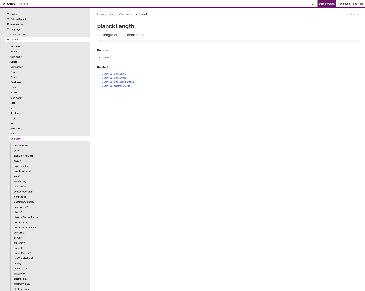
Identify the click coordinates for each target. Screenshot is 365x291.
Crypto (14, 77)
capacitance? (21, 207)
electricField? (20, 278)
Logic (13, 118)
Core (12, 72)
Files (12, 102)
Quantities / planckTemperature (118, 81)
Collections (16, 56)
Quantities (15, 138)
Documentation (327, 3)
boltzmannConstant (24, 201)
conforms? (19, 232)
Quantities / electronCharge (116, 85)
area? (17, 176)
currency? (19, 242)
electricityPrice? (22, 283)
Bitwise (13, 51)
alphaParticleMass (23, 155)
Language (15, 29)
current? (18, 248)
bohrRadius (20, 196)
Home (13, 14)
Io (11, 107)
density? (18, 263)
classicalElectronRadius (26, 217)
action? (17, 150)
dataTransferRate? (23, 258)
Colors (13, 61)
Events (13, 92)
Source (353, 14)
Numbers (15, 128)
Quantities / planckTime (114, 73)
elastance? (19, 273)
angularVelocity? (22, 171)
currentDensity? (22, 253)
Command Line (17, 34)
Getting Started (17, 19)
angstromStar (21, 166)
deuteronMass (21, 268)
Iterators (14, 113)
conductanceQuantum (25, 227)
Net (12, 123)
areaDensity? (20, 181)
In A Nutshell (16, 24)
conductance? (21, 222)
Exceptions (16, 97)
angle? (17, 160)
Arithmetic (15, 46)
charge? (18, 212)
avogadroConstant (23, 191)
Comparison (16, 66)
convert (18, 237)
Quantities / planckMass (114, 77)
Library (13, 39)
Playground (344, 3)
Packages (358, 3)
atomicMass (20, 186)
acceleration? (21, 145)
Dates (13, 87)
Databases (15, 82)
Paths (13, 133)
